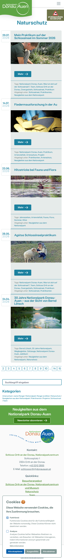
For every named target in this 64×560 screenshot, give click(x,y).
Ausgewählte (32, 551)
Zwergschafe (27, 89)
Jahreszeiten (24, 217)
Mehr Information (17, 546)
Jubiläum (24, 354)
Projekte (46, 398)
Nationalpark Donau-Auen (30, 84)
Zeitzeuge (31, 351)
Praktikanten (46, 92)
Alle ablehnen (49, 551)
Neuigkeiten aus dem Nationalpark (29, 95)
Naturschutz (32, 359)
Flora (51, 217)
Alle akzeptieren (15, 551)
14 (54, 368)
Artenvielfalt (19, 155)
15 (59, 368)
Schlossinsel (38, 89)
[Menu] (58, 3)
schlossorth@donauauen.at (36, 469)
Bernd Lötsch (25, 348)
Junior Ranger (19, 396)
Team (33, 86)
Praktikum (49, 89)
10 (46, 368)
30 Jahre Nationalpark (42, 348)
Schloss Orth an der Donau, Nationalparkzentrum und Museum (32, 486)
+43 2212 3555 (36, 465)
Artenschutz (31, 155)
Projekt (41, 155)
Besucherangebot (32, 480)
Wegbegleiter (20, 351)
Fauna (46, 217)
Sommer (18, 220)
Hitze (24, 220)
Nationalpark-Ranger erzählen (38, 396)
